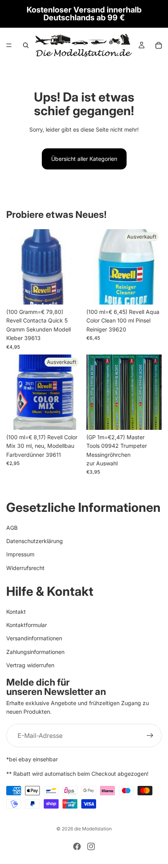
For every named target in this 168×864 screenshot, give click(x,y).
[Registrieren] (150, 736)
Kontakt (16, 611)
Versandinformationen (34, 638)
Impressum (20, 554)
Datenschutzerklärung (34, 541)
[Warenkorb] (158, 45)
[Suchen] (25, 45)
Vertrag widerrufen (30, 665)
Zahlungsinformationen (35, 651)
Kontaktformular (26, 625)
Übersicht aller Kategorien (84, 158)
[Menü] (9, 45)
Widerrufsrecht (25, 568)
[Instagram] (91, 846)
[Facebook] (77, 846)
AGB (12, 527)
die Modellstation (93, 829)
